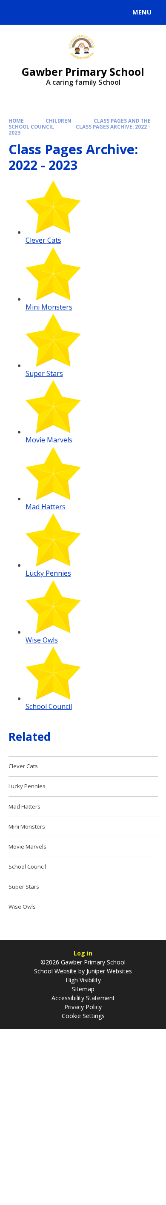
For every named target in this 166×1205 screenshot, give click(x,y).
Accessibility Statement (83, 998)
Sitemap (83, 989)
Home (16, 121)
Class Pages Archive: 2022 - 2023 (80, 129)
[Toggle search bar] (16, 12)
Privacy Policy (83, 1007)
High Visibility (83, 980)
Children (59, 121)
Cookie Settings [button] (83, 1016)
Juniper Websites (108, 971)
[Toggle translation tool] (37, 12)
